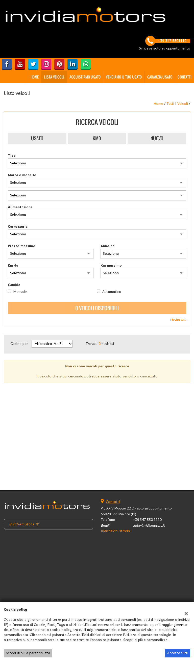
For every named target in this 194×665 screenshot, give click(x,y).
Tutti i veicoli (177, 104)
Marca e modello (22, 175)
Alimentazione (20, 207)
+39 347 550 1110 (147, 520)
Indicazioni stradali (116, 531)
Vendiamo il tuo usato (124, 77)
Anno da (107, 246)
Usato (37, 138)
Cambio (14, 285)
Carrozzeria (18, 226)
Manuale (20, 292)
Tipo (12, 156)
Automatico (111, 292)
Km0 (97, 138)
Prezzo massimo (21, 246)
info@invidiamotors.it (149, 525)
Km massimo (111, 265)
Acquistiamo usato (85, 77)
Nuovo (157, 138)
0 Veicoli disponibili (97, 308)
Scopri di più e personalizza (28, 653)
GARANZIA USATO (160, 77)
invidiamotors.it (23, 524)
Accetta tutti (177, 653)
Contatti (184, 77)
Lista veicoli (54, 77)
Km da (13, 265)
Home (35, 77)
